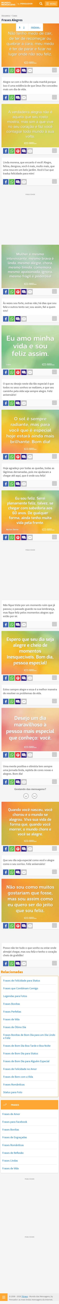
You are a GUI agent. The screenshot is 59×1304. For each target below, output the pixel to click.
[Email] (30, 70)
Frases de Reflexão (13, 1153)
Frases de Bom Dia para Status (20, 1053)
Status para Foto (12, 1092)
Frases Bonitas (11, 1004)
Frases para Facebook (14, 1121)
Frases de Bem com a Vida (18, 1076)
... (54, 70)
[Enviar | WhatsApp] (12, 70)
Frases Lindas (10, 1160)
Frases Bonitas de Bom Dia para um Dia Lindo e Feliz (29, 1036)
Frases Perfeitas (12, 1011)
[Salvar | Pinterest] (18, 70)
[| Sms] (24, 70)
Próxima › (35, 27)
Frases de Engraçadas (14, 1137)
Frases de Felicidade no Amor (20, 1069)
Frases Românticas (14, 1084)
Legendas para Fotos (15, 996)
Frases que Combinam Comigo (20, 988)
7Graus (24, 1296)
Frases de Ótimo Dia (14, 1027)
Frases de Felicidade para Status (21, 980)
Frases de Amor (11, 1114)
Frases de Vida (11, 1019)
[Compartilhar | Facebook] (5, 70)
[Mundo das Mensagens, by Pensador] (15, 4)
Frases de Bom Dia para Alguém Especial (26, 1061)
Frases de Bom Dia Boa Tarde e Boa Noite (27, 1045)
